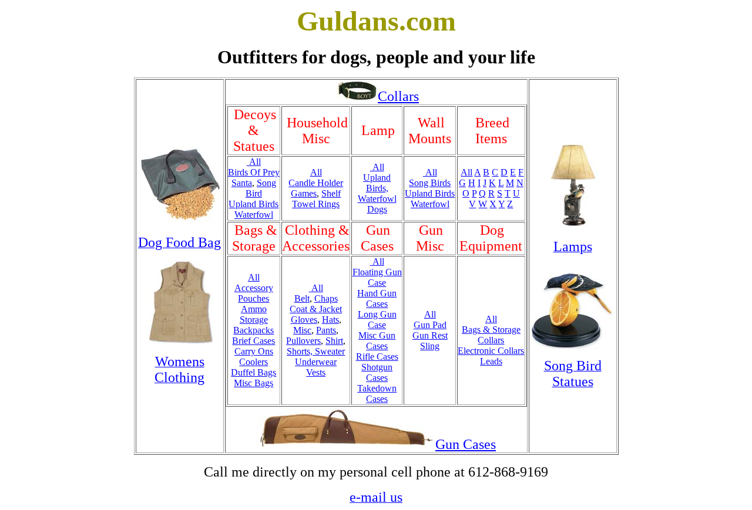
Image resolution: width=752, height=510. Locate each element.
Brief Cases (253, 341)
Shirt (334, 341)
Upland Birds (253, 204)
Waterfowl (253, 214)
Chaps (326, 298)
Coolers (253, 362)
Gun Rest (430, 335)
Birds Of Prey (254, 172)
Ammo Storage (254, 314)
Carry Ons (253, 351)
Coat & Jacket (316, 309)
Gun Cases (465, 444)
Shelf (331, 193)
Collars (398, 96)
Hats (330, 320)
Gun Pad (430, 325)
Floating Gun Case (377, 277)
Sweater (330, 351)
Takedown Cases (377, 393)
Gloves (304, 320)
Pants (326, 330)
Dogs (377, 209)
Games (304, 193)
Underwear (316, 362)
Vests (315, 372)
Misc (302, 330)
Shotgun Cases (376, 372)
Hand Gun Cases (377, 298)
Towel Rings (316, 204)
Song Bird (261, 188)
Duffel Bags (253, 372)
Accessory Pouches (253, 293)
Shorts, (301, 351)
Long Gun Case (377, 319)
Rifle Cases (377, 357)
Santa (241, 183)
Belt (302, 298)
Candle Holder (315, 183)
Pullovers (303, 341)
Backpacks (253, 330)
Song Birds (430, 183)
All (254, 162)
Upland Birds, (377, 183)
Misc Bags (253, 383)
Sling (429, 346)
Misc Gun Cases (376, 340)
